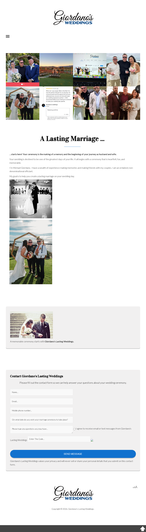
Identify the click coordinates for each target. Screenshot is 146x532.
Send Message (73, 453)
